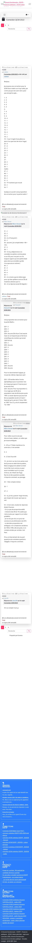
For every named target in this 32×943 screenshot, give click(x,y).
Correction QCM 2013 (11, 74)
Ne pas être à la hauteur (8, 812)
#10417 (28, 423)
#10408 (4, 219)
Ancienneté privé (6, 790)
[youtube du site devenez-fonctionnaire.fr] (14, 213)
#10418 (4, 596)
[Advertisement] (16, 49)
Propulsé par (14, 635)
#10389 (4, 69)
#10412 (28, 302)
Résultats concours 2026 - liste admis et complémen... (15, 797)
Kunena (20, 635)
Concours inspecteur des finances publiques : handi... (15, 804)
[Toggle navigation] (4, 14)
